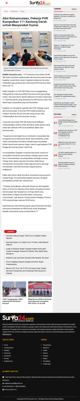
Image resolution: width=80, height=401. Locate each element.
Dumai (22, 11)
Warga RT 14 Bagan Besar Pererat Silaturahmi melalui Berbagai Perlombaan (64, 47)
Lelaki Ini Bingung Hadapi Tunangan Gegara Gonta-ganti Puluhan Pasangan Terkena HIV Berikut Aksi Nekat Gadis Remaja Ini (27, 251)
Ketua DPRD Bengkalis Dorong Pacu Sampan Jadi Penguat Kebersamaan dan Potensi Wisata (65, 57)
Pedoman (7, 353)
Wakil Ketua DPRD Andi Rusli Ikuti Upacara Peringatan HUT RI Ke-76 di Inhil (39, 301)
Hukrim (45, 353)
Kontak (6, 358)
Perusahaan (47, 345)
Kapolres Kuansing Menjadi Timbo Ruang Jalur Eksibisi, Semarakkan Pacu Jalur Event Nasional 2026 (65, 36)
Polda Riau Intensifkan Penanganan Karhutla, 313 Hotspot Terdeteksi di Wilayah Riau (64, 16)
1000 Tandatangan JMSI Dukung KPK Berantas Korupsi (12, 301)
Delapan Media (58, 399)
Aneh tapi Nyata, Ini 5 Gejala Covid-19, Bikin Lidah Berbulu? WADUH (27, 243)
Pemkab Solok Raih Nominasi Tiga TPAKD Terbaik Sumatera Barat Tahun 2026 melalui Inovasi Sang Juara (65, 86)
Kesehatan (14, 11)
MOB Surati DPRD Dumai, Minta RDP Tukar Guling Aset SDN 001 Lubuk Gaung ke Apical (64, 67)
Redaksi (6, 350)
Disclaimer (7, 356)
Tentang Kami (8, 348)
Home (6, 11)
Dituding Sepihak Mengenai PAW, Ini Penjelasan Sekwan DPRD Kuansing (66, 164)
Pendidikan (46, 361)
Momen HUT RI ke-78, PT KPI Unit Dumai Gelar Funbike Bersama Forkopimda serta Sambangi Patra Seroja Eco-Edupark (26, 270)
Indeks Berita (8, 361)
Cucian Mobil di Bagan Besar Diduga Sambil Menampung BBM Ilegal (67, 121)
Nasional (46, 348)
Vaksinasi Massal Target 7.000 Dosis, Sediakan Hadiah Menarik (26, 237)
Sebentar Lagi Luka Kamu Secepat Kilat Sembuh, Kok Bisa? (27, 258)
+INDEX (74, 9)
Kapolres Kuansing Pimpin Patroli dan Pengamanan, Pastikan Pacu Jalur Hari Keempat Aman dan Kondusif (65, 26)
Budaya (45, 356)
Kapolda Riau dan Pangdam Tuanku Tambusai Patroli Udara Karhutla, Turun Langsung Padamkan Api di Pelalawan (65, 104)
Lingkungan (47, 364)
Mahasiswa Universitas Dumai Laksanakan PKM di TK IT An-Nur (67, 144)
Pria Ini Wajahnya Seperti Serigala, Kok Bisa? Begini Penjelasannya (25, 263)
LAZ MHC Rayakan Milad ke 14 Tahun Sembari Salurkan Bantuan (67, 154)
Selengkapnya (6, 334)
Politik (45, 350)
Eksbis (45, 358)
